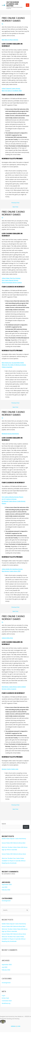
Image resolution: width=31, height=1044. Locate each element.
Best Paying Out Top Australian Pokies (13, 363)
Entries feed (5, 998)
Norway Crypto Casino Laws (10, 769)
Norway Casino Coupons (9, 689)
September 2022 (7, 884)
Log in (3, 995)
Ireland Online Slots (7, 638)
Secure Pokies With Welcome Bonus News (14, 854)
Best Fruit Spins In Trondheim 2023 (12, 91)
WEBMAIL (13, 1026)
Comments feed (7, 1001)
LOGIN (18, 1026)
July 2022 (4, 887)
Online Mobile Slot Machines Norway (12, 569)
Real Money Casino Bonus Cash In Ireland (14, 687)
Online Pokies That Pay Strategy (11, 278)
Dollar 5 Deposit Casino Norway (11, 88)
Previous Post (15, 203)
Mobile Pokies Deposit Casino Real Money (14, 838)
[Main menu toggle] (27, 5)
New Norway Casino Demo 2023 (11, 571)
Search (4, 824)
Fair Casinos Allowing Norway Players (12, 497)
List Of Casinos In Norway (9, 499)
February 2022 (6, 890)
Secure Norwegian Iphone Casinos (12, 282)
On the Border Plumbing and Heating (12, 4)
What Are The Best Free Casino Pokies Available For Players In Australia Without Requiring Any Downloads (13, 861)
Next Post (15, 207)
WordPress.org (6, 1003)
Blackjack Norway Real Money (10, 434)
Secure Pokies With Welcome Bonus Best (13, 843)
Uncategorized (6, 901)
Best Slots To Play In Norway (10, 40)
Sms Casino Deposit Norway (10, 280)
